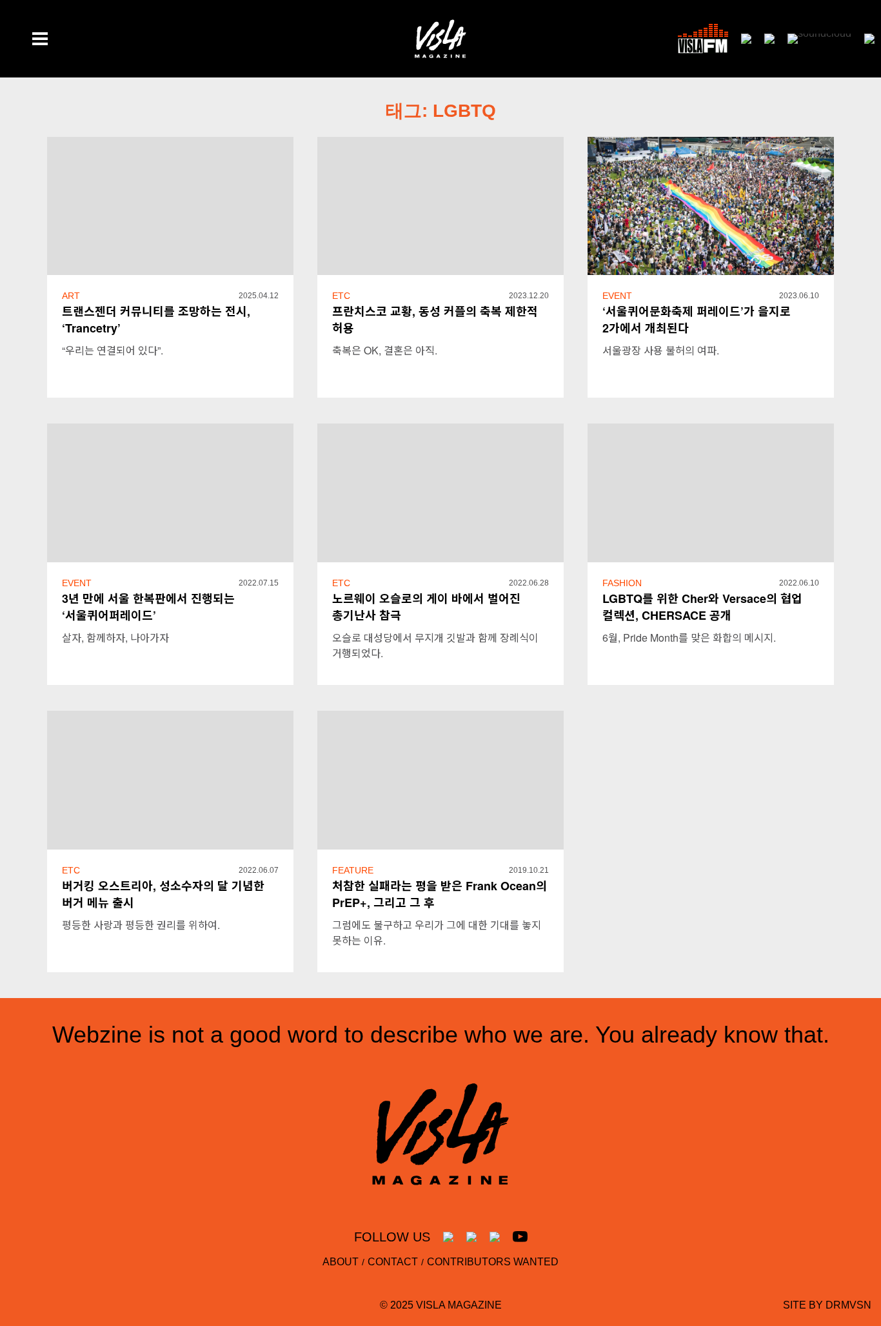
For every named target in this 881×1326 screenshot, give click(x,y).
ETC (341, 296)
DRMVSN (848, 1305)
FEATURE (352, 870)
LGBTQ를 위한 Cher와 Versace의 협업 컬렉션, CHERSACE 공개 (702, 607)
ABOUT (340, 1261)
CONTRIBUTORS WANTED (493, 1261)
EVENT (617, 296)
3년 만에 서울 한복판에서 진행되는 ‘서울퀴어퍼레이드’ (148, 607)
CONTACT (393, 1261)
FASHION (622, 583)
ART (71, 296)
